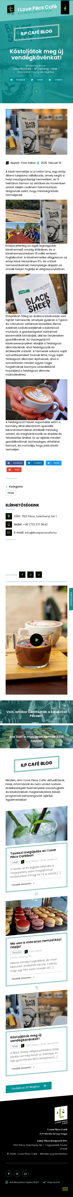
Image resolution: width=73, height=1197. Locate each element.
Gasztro (16, 952)
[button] (17, 79)
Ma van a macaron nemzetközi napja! (35, 943)
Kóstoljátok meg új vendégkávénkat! (25, 1038)
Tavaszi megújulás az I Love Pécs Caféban (33, 853)
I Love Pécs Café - (28, 1154)
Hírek (11, 493)
